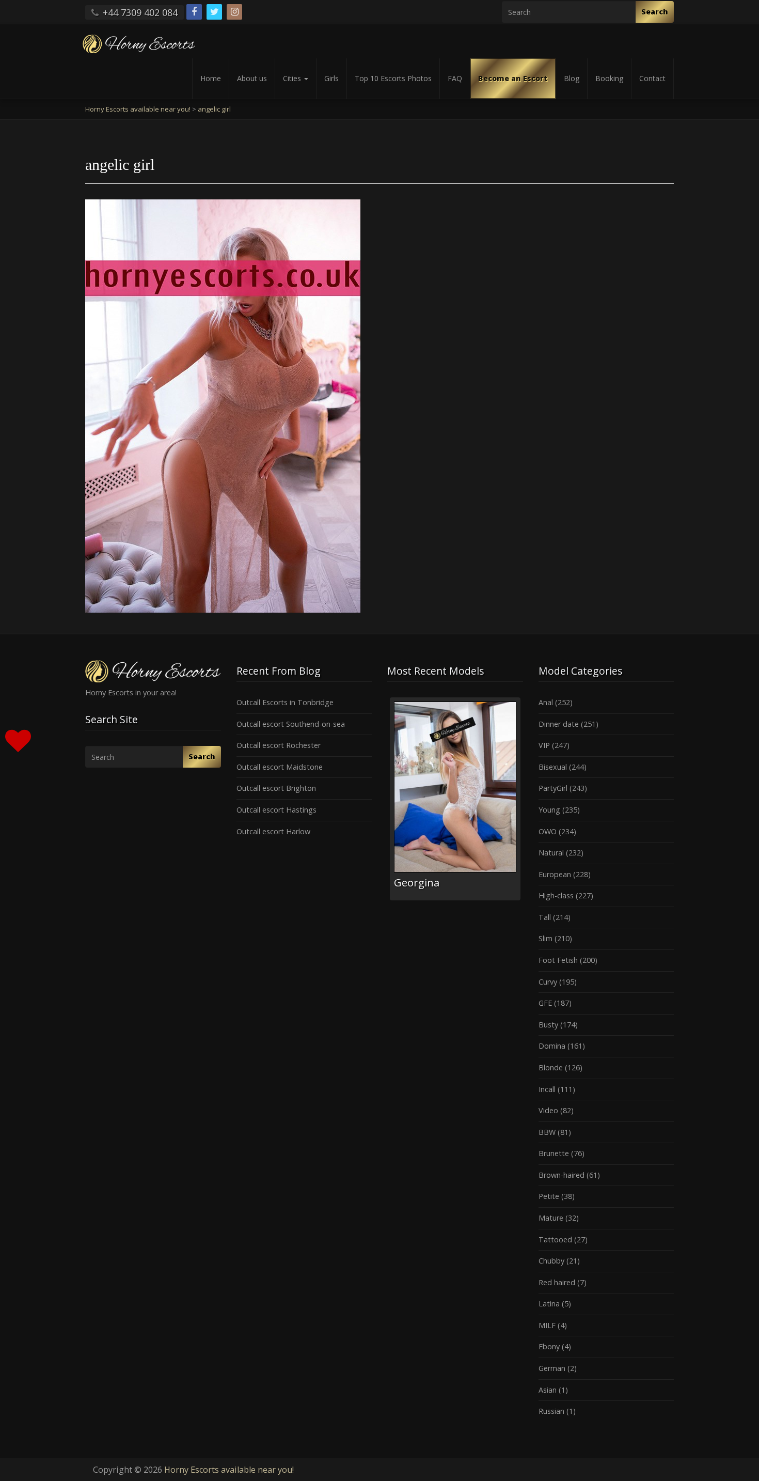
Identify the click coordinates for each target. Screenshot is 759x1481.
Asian (548, 1390)
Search (654, 12)
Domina (552, 1046)
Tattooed (555, 1239)
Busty (548, 1025)
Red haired (557, 1282)
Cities (293, 78)
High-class (556, 895)
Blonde (551, 1067)
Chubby (551, 1261)
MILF (547, 1325)
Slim (545, 938)
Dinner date (559, 724)
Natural (551, 853)
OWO (548, 831)
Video (548, 1110)
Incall (547, 1089)
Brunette (554, 1153)
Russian (551, 1411)
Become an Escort (513, 78)
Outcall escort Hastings (276, 810)
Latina (549, 1303)
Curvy (548, 982)
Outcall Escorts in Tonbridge (285, 702)
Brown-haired (561, 1175)
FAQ (455, 78)
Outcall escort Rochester (278, 745)
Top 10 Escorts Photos (393, 78)
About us (252, 78)
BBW (547, 1132)
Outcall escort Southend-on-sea (290, 724)
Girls (331, 78)
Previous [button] (387, 803)
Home (210, 78)
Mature (551, 1218)
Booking (609, 78)
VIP (544, 745)
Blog (571, 78)
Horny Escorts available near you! (229, 1469)
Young (549, 810)
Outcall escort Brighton (276, 788)
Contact (652, 78)
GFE (545, 1003)
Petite (549, 1196)
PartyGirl (553, 788)
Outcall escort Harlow (273, 831)
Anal (546, 702)
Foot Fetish (558, 960)
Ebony (549, 1346)
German (552, 1368)
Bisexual (553, 767)
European (555, 874)
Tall (545, 917)
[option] (455, 798)
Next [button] (523, 803)
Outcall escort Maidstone (279, 767)
